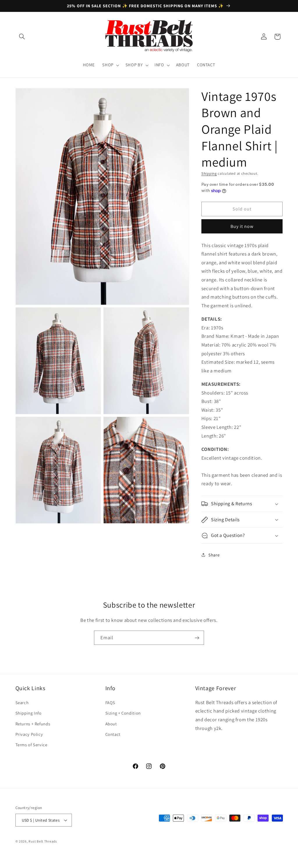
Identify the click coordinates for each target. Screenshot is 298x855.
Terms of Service (31, 744)
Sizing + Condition (123, 713)
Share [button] (213, 555)
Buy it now (242, 226)
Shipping (209, 173)
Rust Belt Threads (43, 841)
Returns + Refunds (32, 724)
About (111, 724)
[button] (22, 36)
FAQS (110, 702)
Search (22, 702)
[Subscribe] (197, 638)
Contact (112, 734)
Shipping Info (28, 713)
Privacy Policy (29, 734)
